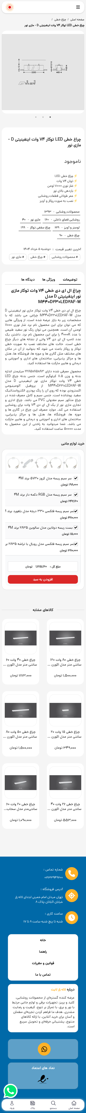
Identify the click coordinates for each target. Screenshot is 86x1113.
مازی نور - (31, 219)
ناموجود (72, 161)
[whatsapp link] (44, 1049)
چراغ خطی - (69, 235)
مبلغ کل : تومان (43, 566)
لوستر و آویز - (67, 227)
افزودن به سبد (43, 579)
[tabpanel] (43, 72)
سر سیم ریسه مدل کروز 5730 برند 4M (45, 478)
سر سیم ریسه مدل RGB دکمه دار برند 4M (43, 494)
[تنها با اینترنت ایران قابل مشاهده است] (43, 1079)
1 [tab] (35, 117)
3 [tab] (50, 117)
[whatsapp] (10, 1092)
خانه (43, 940)
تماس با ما (43, 974)
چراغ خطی (60, 19)
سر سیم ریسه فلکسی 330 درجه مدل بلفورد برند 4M (37, 511)
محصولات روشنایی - (62, 211)
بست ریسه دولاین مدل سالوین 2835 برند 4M (40, 527)
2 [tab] (43, 117)
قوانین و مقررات (43, 963)
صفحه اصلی (77, 19)
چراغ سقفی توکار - (35, 227)
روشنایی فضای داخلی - (62, 219)
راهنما (43, 951)
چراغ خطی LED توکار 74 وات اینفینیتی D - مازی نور (54, 25)
